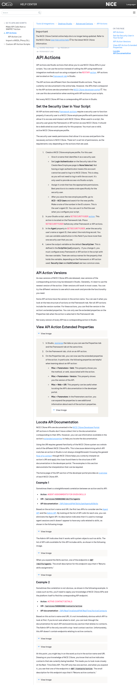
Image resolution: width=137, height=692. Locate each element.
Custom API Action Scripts (18, 44)
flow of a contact (44, 456)
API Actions (11, 33)
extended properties (53, 438)
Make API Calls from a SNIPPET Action (15, 28)
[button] (39, 13)
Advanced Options (84, 24)
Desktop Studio (65, 24)
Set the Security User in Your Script (123, 36)
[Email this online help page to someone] (45, 48)
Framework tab (60, 76)
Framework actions (68, 111)
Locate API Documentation (122, 52)
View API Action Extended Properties (125, 46)
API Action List (15, 37)
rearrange (59, 343)
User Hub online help (60, 40)
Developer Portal (86, 427)
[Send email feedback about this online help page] (66, 48)
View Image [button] (46, 333)
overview (103, 473)
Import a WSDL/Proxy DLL (18, 40)
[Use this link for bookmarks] (45, 51)
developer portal (86, 89)
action (93, 72)
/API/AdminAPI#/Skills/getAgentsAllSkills (78, 503)
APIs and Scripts (18, 23)
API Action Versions (122, 41)
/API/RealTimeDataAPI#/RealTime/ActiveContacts (83, 611)
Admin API (51, 513)
